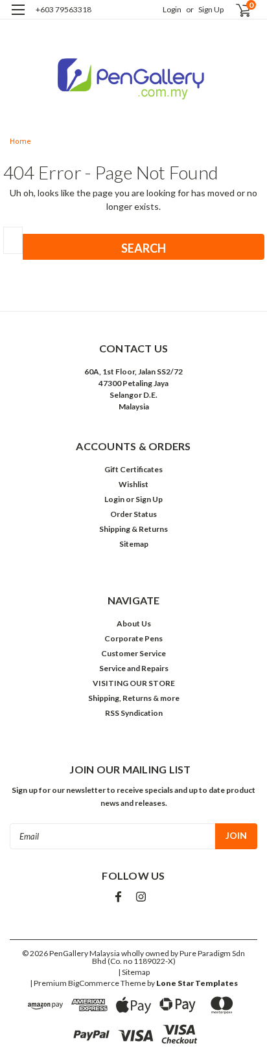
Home (20, 141)
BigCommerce (93, 983)
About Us (134, 623)
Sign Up (211, 9)
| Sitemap (134, 972)
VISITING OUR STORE (134, 683)
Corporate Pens (133, 638)
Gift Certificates (133, 469)
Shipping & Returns (133, 529)
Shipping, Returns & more (134, 698)
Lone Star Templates (197, 983)
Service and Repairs (133, 668)
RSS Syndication (134, 713)
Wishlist (133, 484)
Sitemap (133, 544)
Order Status (133, 514)
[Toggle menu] (18, 18)
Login (172, 9)
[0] (235, 10)
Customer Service (133, 653)
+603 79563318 (63, 9)
